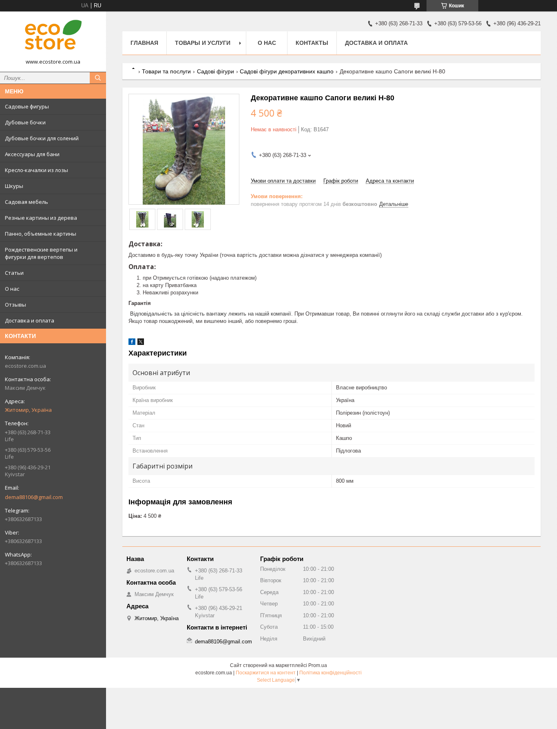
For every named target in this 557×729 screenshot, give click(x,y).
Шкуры (14, 186)
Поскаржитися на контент (266, 673)
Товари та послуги (166, 71)
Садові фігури (215, 71)
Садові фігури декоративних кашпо (287, 71)
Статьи (14, 272)
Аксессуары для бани (32, 154)
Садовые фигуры (27, 106)
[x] (140, 343)
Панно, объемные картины (40, 233)
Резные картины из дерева (41, 217)
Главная (144, 43)
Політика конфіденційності (330, 673)
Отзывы (15, 304)
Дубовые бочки (25, 122)
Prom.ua (317, 665)
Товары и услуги (202, 43)
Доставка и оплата (29, 320)
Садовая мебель (26, 201)
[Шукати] (98, 78)
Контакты (312, 43)
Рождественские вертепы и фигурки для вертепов (41, 253)
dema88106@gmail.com (34, 497)
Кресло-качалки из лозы (36, 170)
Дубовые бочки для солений (42, 138)
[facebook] (131, 343)
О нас (12, 288)
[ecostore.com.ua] (53, 38)
